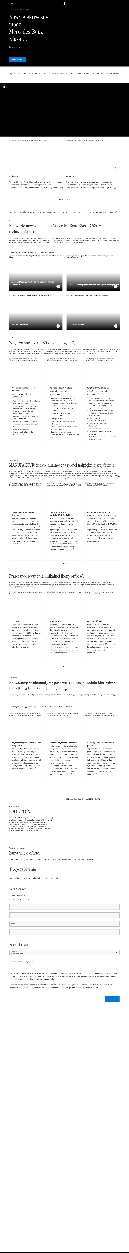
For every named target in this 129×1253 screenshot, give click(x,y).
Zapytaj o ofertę (17, 59)
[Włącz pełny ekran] (125, 130)
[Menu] (12, 4)
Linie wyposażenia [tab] (47, 252)
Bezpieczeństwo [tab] (56, 707)
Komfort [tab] (43, 707)
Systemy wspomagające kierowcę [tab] (23, 707)
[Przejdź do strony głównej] (64, 4)
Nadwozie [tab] (69, 707)
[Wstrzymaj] (4, 130)
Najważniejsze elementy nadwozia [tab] (23, 252)
